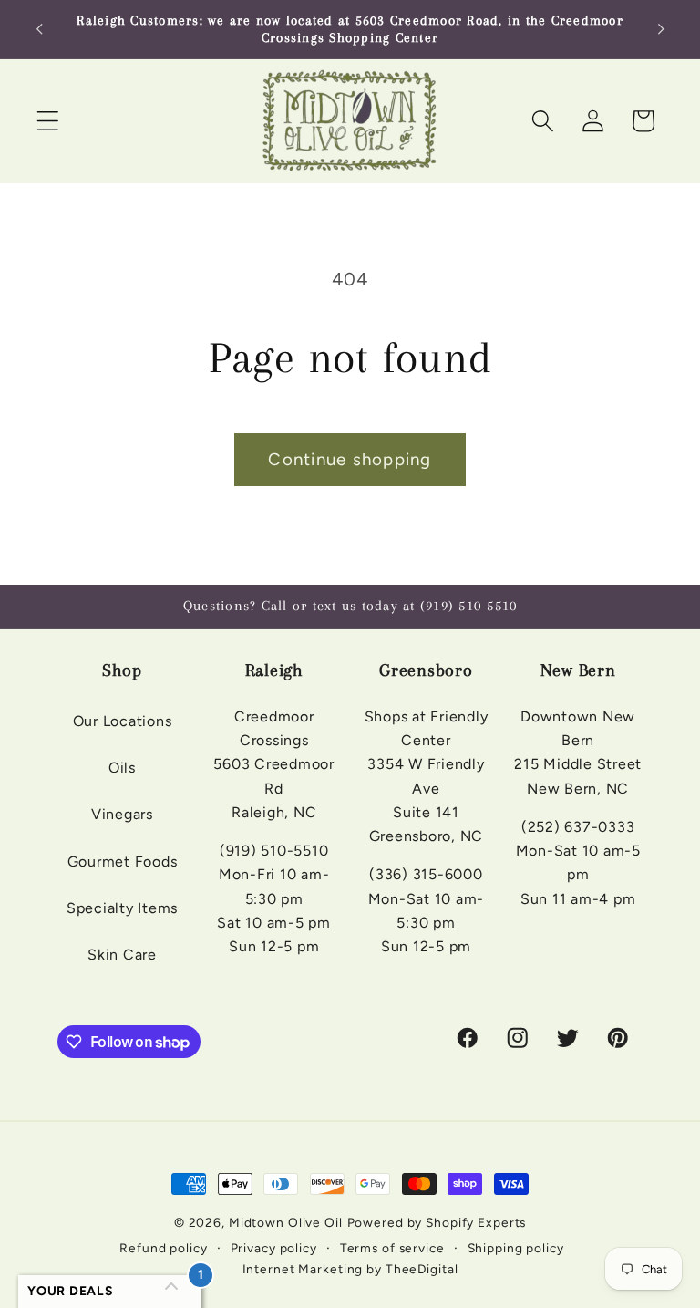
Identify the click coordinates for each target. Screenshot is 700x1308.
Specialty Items (122, 908)
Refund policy (163, 1248)
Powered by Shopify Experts (437, 1222)
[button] (48, 121)
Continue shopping (349, 459)
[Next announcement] (661, 29)
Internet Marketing (303, 1268)
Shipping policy (516, 1248)
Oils (122, 767)
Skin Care (122, 954)
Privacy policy (274, 1248)
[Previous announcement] (39, 29)
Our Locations (122, 721)
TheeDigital (422, 1268)
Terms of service (392, 1248)
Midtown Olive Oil (286, 1222)
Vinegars (122, 814)
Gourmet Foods (122, 861)
